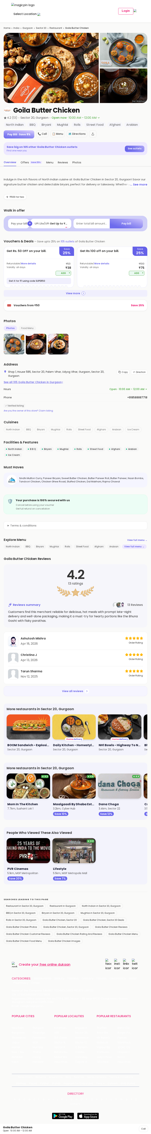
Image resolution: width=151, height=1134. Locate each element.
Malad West (61, 1057)
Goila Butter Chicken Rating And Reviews (79, 934)
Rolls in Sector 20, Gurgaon (21, 920)
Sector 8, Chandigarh (64, 1042)
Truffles (102, 1028)
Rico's (121, 1057)
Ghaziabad (19, 1037)
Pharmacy (20, 983)
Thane (37, 1052)
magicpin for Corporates (78, 1083)
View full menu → (137, 540)
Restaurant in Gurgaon (63, 905)
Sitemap (21, 1083)
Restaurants (42, 978)
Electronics (118, 978)
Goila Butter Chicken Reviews (111, 927)
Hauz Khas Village (64, 1062)
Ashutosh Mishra (33, 638)
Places (33, 1083)
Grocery (87, 978)
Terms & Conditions (121, 1077)
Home (7, 28)
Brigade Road (83, 1028)
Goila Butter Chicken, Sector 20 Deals (103, 920)
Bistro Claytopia (127, 1028)
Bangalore (18, 1033)
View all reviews (72, 691)
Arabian (116, 429)
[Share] (92, 134)
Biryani (41, 429)
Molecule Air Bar (107, 1042)
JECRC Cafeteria (127, 1047)
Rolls (69, 429)
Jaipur (16, 1042)
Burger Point (125, 1033)
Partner (44, 1083)
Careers (113, 1083)
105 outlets (67, 241)
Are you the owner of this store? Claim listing (28, 410)
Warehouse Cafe (127, 1042)
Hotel (132, 978)
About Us (40, 1077)
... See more (138, 184)
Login (126, 10)
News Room (25, 1077)
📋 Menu (57, 134)
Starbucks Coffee (107, 1052)
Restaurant (56, 28)
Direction (141, 372)
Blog (68, 1077)
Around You (56, 1077)
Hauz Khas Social (127, 1062)
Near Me (79, 1077)
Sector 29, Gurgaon (85, 1033)
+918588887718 (137, 397)
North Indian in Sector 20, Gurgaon (101, 905)
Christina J (29, 655)
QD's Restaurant (107, 1062)
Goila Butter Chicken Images (64, 941)
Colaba (79, 1052)
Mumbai (38, 1047)
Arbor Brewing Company (107, 1033)
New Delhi (18, 1028)
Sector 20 (41, 28)
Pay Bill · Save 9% (19, 134)
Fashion (72, 978)
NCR (35, 1042)
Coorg (37, 1057)
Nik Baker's (103, 1037)
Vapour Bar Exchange (107, 1047)
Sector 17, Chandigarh (85, 1042)
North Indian (13, 429)
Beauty (59, 978)
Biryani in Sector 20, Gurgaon (58, 913)
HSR (56, 1033)
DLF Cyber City (63, 1037)
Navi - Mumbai (21, 1052)
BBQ (28, 429)
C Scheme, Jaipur (85, 1047)
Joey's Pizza (104, 1057)
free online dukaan (55, 964)
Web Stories (128, 1083)
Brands (56, 1083)
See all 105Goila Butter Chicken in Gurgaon (33, 382)
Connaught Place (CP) (85, 1057)
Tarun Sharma (31, 671)
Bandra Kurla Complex (64, 1052)
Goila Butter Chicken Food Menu (24, 941)
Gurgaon (27, 28)
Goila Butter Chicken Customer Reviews (28, 934)
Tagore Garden (85, 1062)
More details (28, 263)
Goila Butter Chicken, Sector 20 (60, 920)
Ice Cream (133, 429)
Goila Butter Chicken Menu (123, 934)
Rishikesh (17, 1057)
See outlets (134, 148)
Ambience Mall (84, 1037)
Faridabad (39, 1037)
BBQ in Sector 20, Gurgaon (21, 913)
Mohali (16, 1047)
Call (143, 1128)
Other (35, 983)
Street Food (84, 429)
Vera (99, 1083)
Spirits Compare (97, 1077)
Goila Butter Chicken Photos (21, 927)
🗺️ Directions (77, 134)
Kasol (15, 1062)
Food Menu (27, 328)
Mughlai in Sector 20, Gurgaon (98, 913)
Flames (122, 1037)
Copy (125, 372)
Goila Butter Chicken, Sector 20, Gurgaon (66, 927)
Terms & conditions (23, 525)
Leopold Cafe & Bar (127, 1052)
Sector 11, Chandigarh (64, 1047)
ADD (65, 273)
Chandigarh (40, 1033)
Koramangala (63, 1028)
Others (75, 1104)
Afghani (101, 429)
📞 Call (42, 134)
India (16, 28)
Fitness (101, 978)
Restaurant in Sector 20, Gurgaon (24, 905)
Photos (10, 328)
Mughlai (55, 429)
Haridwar (38, 1062)
